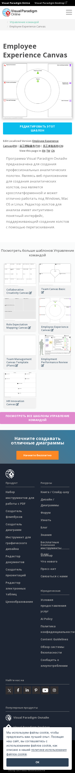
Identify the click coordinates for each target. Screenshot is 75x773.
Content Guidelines (54, 639)
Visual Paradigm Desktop (50, 2)
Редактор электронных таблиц (16, 588)
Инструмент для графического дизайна (18, 543)
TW (48, 150)
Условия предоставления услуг (53, 605)
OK (37, 762)
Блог (44, 527)
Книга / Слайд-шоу (55, 492)
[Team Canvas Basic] (55, 294)
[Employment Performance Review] (55, 367)
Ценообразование (19, 602)
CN (53, 150)
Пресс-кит (48, 569)
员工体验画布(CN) (53, 146)
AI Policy (47, 619)
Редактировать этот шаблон (37, 128)
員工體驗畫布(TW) (29, 146)
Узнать (46, 520)
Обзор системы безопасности (26, 770)
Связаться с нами (54, 576)
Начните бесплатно (37, 455)
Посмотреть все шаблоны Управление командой (38, 418)
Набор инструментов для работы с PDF (20, 497)
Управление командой (24, 22)
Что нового (49, 561)
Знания (46, 535)
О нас (45, 554)
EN (43, 150)
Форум (46, 512)
